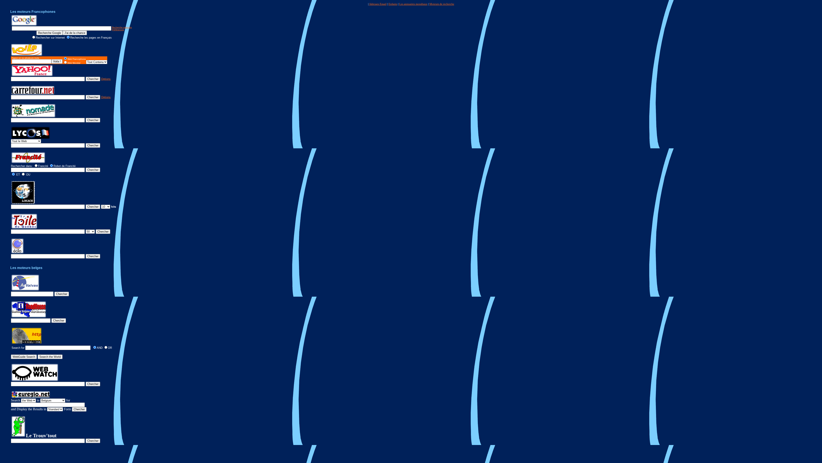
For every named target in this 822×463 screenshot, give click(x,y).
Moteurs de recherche (441, 4)
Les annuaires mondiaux (413, 4)
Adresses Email (378, 4)
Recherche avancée (122, 27)
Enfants (393, 4)
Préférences (118, 30)
